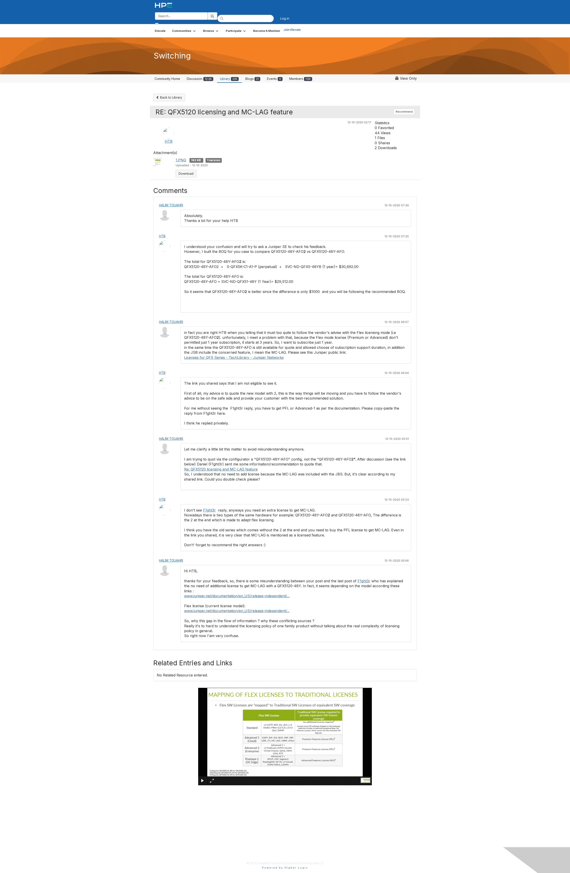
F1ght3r (209, 510)
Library (228, 79)
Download (186, 173)
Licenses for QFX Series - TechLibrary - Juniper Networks (234, 357)
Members (300, 79)
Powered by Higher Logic (285, 867)
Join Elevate (292, 29)
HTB (169, 141)
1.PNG (181, 160)
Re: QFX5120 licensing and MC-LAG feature (221, 469)
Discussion (199, 79)
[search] (212, 16)
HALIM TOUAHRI (171, 205)
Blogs (252, 79)
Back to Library (170, 97)
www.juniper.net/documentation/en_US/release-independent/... (236, 596)
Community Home (167, 79)
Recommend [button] (404, 111)
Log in (284, 18)
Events (274, 79)
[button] (184, 30)
